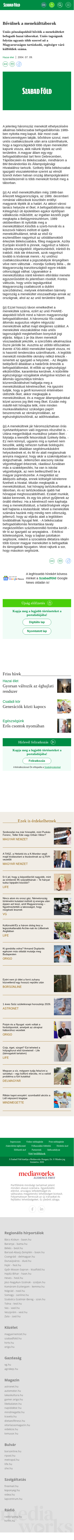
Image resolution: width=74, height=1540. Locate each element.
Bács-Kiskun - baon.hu (17, 1239)
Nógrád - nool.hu (14, 1291)
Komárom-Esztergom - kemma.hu (24, 1286)
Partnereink (36, 1150)
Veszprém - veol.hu (15, 1312)
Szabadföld (48, 578)
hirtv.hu (9, 1342)
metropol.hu (11, 1459)
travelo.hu (10, 1416)
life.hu (8, 1464)
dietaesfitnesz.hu (14, 1420)
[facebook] (32, 1209)
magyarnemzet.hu (15, 1334)
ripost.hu (9, 1455)
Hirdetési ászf (62, 1146)
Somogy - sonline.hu (16, 1295)
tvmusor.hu (11, 1433)
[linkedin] (41, 1209)
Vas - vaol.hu (12, 1308)
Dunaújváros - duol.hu (17, 1261)
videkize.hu (11, 1429)
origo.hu (9, 1347)
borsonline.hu (12, 1451)
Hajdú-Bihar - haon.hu (17, 1273)
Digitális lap (37, 622)
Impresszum (15, 1142)
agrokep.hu (11, 1369)
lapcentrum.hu (13, 1499)
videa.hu (9, 1494)
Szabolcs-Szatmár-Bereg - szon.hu (24, 1299)
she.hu (8, 1468)
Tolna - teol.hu (13, 1303)
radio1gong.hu (13, 1516)
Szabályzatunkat (52, 767)
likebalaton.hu (13, 1403)
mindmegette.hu (14, 1412)
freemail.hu (11, 1486)
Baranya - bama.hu (15, 1243)
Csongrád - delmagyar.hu (19, 1256)
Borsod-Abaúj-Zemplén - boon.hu (24, 1252)
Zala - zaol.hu (12, 1316)
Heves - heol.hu (13, 1278)
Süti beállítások (37, 1153)
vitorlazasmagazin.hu (17, 1425)
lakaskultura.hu (13, 1395)
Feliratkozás (37, 760)
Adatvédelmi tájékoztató (16, 1146)
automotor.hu (12, 1390)
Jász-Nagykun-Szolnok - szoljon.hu (24, 1282)
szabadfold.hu (13, 1338)
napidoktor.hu (13, 1408)
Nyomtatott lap (37, 631)
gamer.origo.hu (13, 1399)
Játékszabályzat (53, 1150)
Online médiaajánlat (34, 1142)
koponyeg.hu (12, 1490)
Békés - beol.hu (13, 1248)
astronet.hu (11, 1386)
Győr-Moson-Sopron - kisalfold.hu (24, 1269)
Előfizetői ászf (20, 1150)
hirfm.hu (9, 1520)
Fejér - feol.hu (12, 1265)
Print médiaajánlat (56, 1142)
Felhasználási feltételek (41, 1146)
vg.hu (7, 1364)
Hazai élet (8, 57)
